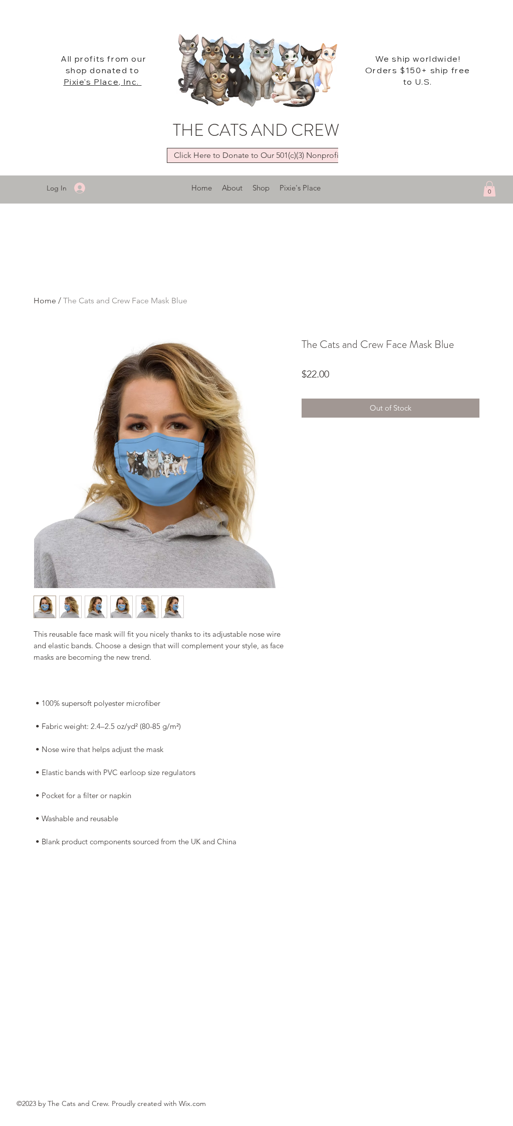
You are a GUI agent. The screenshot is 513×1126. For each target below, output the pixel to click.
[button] (489, 189)
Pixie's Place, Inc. (103, 82)
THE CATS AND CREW (256, 130)
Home (45, 300)
